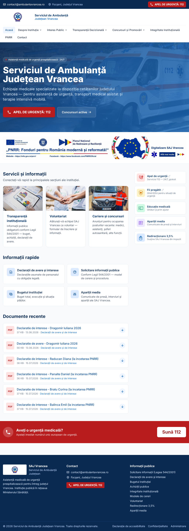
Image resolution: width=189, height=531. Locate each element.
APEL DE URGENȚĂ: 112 (169, 4)
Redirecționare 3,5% (142, 505)
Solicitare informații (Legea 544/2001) (153, 472)
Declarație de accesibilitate (128, 526)
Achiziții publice (139, 486)
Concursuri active (74, 112)
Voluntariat (136, 500)
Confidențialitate (158, 526)
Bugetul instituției (140, 481)
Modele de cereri (140, 496)
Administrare (178, 526)
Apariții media (138, 510)
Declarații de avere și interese (148, 477)
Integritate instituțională (144, 491)
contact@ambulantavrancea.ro (25, 4)
